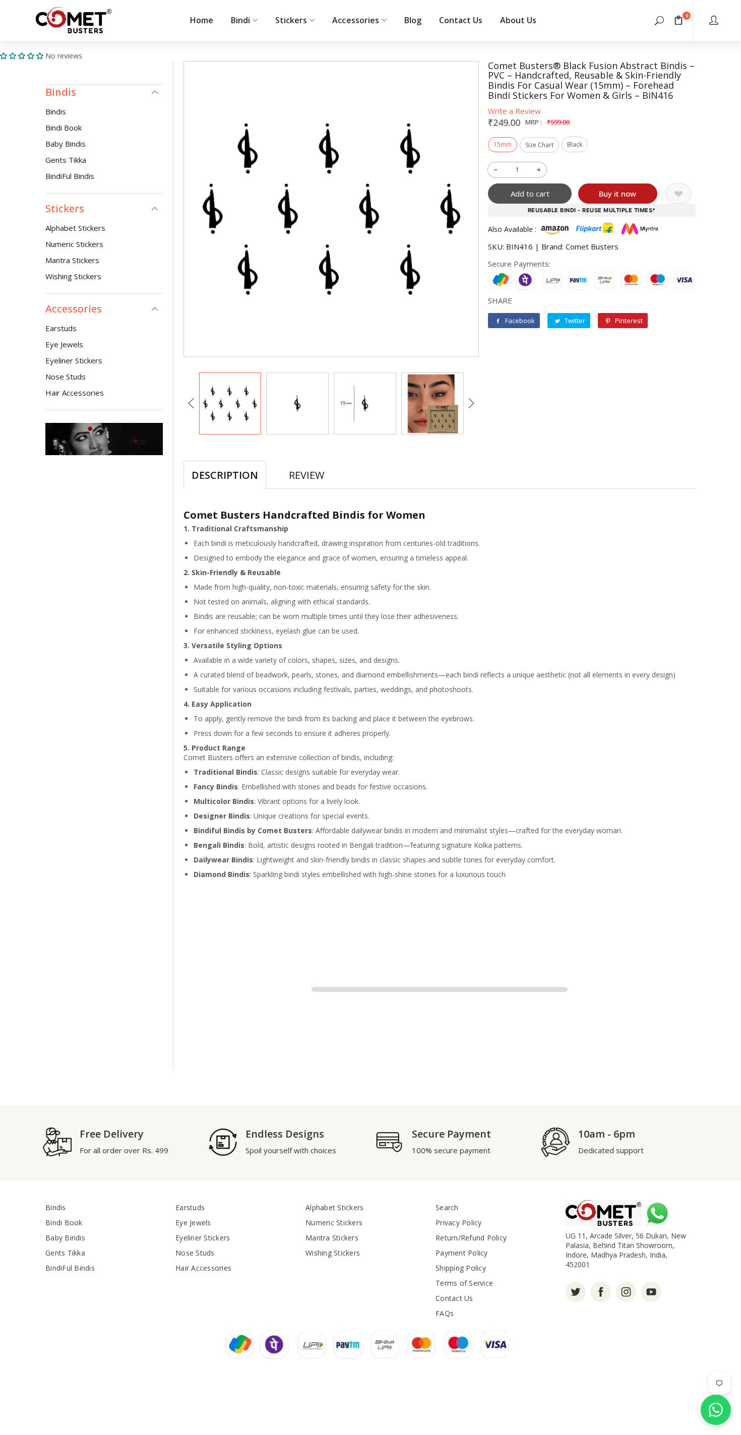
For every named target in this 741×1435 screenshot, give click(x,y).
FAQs (445, 1313)
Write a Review (514, 111)
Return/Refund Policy (471, 1237)
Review (306, 475)
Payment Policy (462, 1253)
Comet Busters (592, 246)
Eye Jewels (64, 344)
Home (201, 20)
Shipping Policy (461, 1268)
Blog (412, 20)
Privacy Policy (459, 1222)
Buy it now (617, 194)
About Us (518, 20)
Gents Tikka (65, 160)
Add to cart (530, 194)
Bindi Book (63, 127)
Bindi (240, 20)
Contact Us (460, 20)
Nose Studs (65, 376)
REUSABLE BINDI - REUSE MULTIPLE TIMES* (592, 210)
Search (447, 1207)
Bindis (55, 111)
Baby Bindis (65, 144)
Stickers (291, 20)
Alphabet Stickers (75, 228)
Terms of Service (464, 1283)
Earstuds (61, 328)
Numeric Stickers (74, 244)
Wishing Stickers (73, 276)
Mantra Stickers (72, 260)
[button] (659, 20)
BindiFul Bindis (69, 176)
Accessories (355, 20)
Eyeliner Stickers (73, 360)
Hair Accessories (74, 393)
